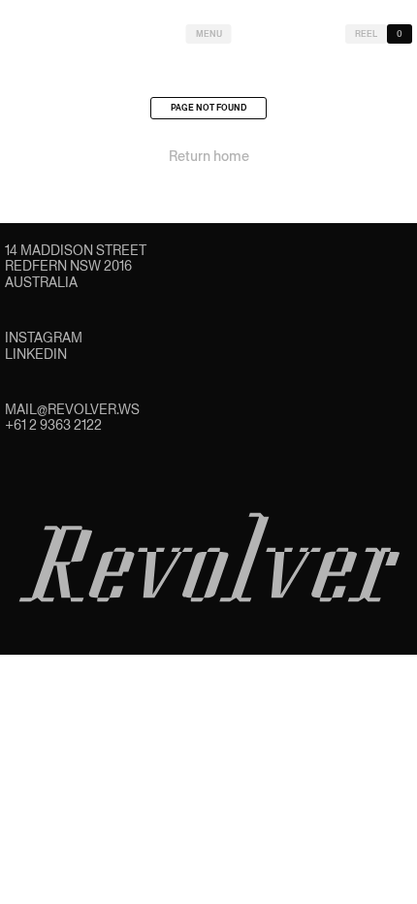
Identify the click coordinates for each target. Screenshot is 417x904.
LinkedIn (36, 354)
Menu (209, 34)
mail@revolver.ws (72, 409)
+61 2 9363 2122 (53, 425)
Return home (209, 156)
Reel (366, 34)
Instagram (43, 337)
